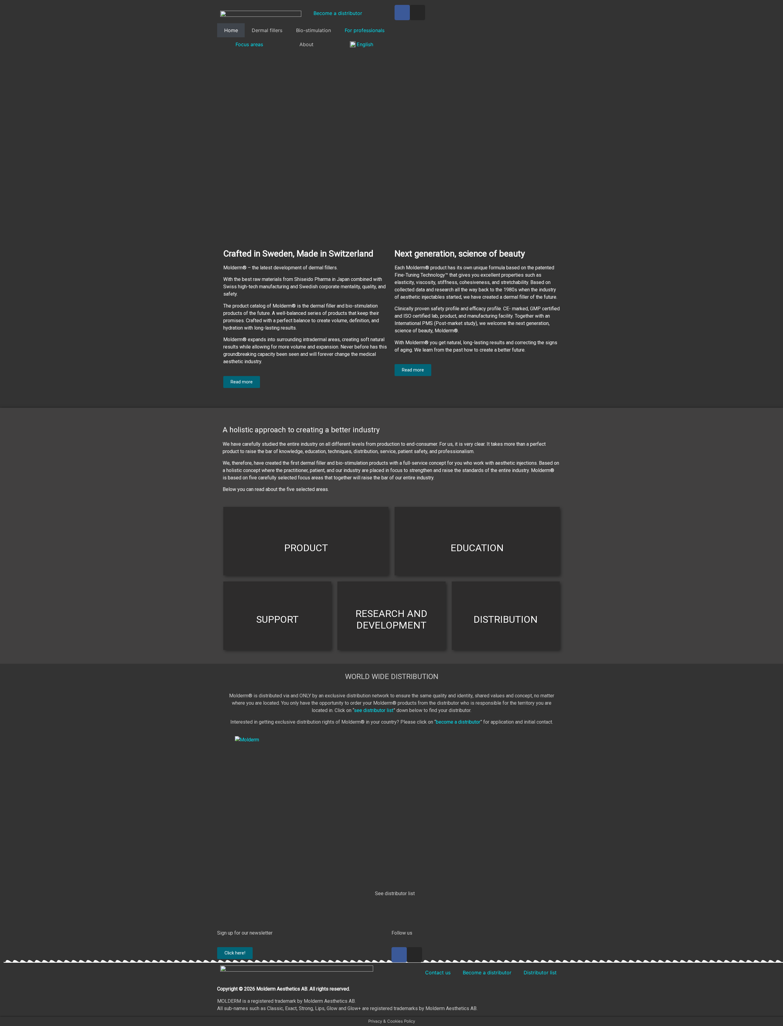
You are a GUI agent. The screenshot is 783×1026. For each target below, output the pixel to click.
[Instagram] (417, 12)
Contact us (438, 972)
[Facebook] (402, 12)
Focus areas (249, 44)
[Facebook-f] (399, 954)
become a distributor (458, 722)
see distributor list (373, 710)
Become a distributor (338, 13)
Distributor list (540, 972)
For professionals (364, 30)
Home (231, 30)
